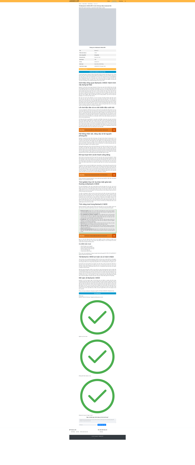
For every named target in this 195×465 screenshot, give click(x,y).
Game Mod (114, 1)
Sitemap (101, 431)
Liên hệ (77, 431)
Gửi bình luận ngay (101, 424)
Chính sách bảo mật (84, 431)
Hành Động (101, 63)
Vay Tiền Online (97, 438)
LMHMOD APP (74, 1)
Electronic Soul (97, 57)
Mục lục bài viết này (83, 69)
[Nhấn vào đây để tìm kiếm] (125, 1)
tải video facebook (97, 437)
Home (108, 1)
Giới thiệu (73, 431)
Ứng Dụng (121, 1)
